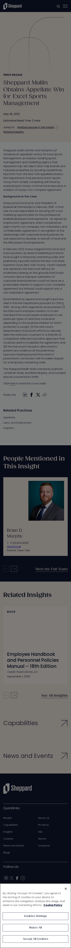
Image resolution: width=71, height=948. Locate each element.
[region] (35, 915)
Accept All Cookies (35, 939)
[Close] (65, 888)
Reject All (35, 927)
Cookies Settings (35, 916)
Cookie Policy (52, 905)
